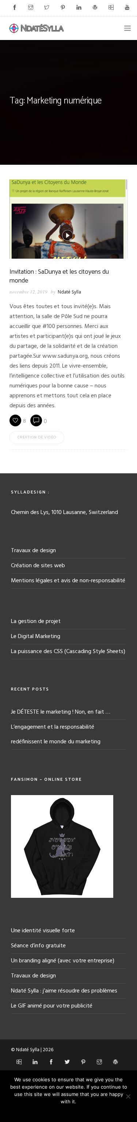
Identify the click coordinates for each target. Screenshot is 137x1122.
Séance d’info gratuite (38, 946)
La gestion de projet (36, 621)
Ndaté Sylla (69, 292)
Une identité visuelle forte (43, 931)
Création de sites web (38, 566)
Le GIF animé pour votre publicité (51, 1006)
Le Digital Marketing (35, 636)
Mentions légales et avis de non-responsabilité (68, 581)
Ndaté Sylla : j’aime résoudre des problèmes (64, 991)
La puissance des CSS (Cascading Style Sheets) (68, 651)
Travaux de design (33, 550)
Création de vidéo (37, 437)
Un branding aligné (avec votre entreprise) (62, 961)
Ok (68, 1111)
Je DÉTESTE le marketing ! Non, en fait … (60, 712)
